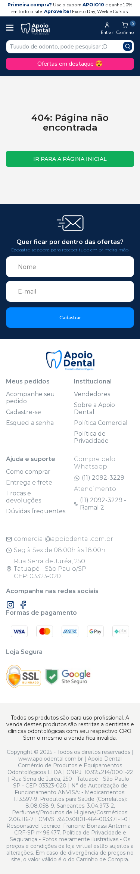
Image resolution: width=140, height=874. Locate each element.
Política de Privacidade (91, 437)
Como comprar (28, 471)
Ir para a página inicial (70, 159)
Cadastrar (70, 317)
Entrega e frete (29, 482)
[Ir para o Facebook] (23, 604)
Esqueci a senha (30, 422)
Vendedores (92, 394)
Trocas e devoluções (23, 497)
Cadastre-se (23, 412)
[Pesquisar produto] (127, 46)
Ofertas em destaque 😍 (70, 64)
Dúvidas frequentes (35, 511)
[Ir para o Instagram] (10, 604)
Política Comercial (101, 422)
